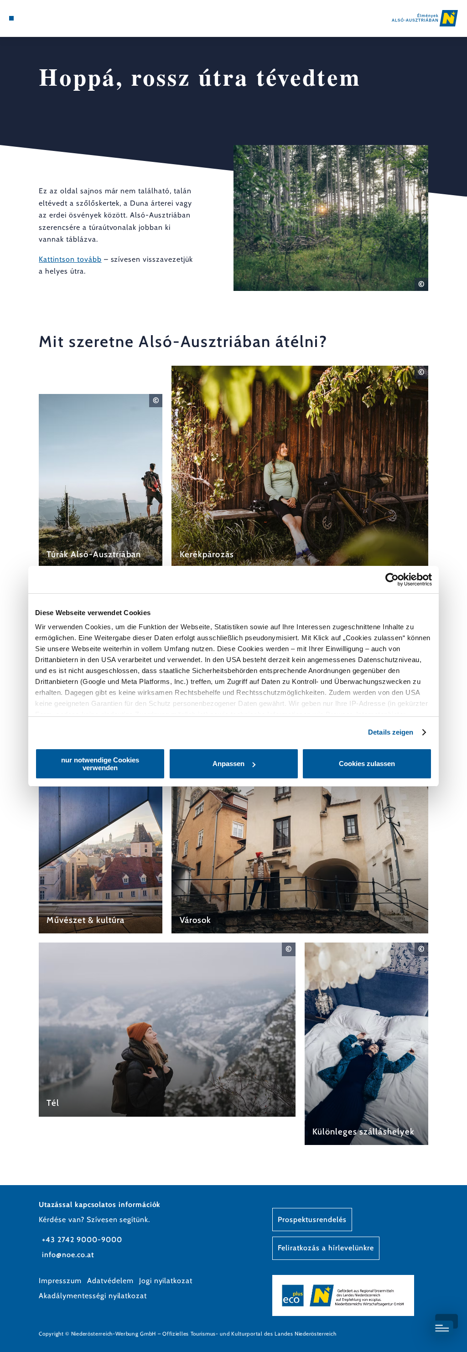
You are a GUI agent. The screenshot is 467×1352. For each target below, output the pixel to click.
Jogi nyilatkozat (165, 1280)
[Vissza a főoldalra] (425, 18)
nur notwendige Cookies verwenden (100, 764)
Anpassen (228, 763)
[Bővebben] (100, 481)
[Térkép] (30, 18)
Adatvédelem (110, 1280)
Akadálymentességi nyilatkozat (93, 1295)
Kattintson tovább (70, 259)
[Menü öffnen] (11, 18)
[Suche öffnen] (49, 18)
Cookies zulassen (367, 763)
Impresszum (60, 1280)
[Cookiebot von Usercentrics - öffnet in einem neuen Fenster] (392, 579)
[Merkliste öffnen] (39, 18)
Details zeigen (390, 732)
